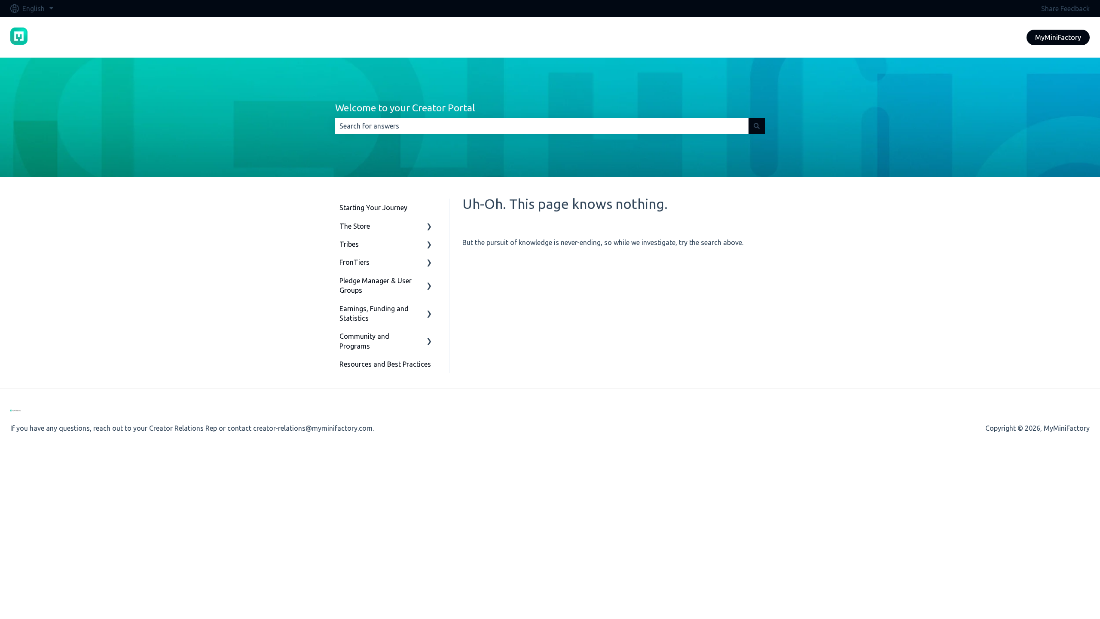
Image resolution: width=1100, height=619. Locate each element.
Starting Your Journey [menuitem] (373, 207)
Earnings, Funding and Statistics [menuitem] (374, 313)
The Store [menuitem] (354, 226)
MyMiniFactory (1058, 37)
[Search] (757, 126)
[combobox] (542, 126)
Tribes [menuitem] (349, 244)
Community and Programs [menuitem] (364, 340)
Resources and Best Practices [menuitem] (385, 364)
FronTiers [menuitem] (354, 262)
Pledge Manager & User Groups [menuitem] (375, 285)
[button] (429, 227)
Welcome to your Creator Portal (405, 107)
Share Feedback (1065, 8)
